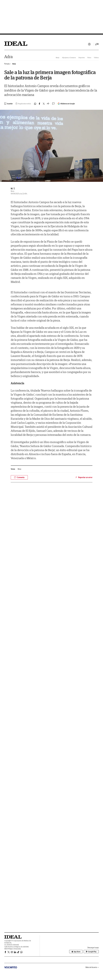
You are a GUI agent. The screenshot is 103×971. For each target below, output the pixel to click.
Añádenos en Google (67, 104)
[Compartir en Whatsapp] (35, 103)
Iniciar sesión (89, 44)
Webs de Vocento (91, 967)
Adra (8, 56)
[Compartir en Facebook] (39, 103)
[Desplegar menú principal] (97, 44)
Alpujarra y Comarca (69, 57)
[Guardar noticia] (8, 104)
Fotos (89, 57)
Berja (57, 57)
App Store (77, 952)
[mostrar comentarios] (53, 104)
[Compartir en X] (43, 103)
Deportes (81, 57)
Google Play (92, 952)
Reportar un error (85, 477)
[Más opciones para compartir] (48, 103)
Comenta (20, 477)
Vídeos (96, 57)
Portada (7, 64)
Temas (13, 469)
